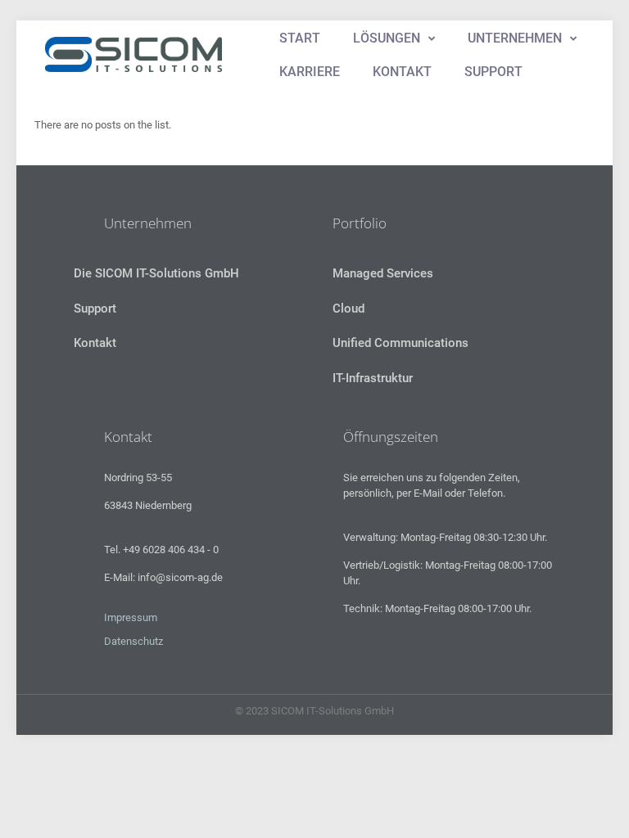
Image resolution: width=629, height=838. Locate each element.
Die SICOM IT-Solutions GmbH (156, 273)
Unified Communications (400, 343)
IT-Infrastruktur (373, 378)
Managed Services (383, 273)
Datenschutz (133, 641)
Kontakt (95, 343)
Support (95, 308)
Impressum (130, 617)
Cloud (348, 308)
